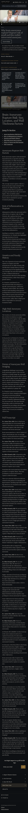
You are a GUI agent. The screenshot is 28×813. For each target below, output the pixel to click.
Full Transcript (8, 144)
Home (2, 27)
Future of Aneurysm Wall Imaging (13, 142)
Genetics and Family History (12, 138)
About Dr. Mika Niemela (7, 56)
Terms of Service (5, 809)
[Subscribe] (23, 767)
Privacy (3, 807)
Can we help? (6, 41)
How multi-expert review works (9, 63)
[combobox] (14, 6)
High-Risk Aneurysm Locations (13, 140)
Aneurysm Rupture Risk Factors (13, 134)
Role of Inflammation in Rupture (13, 136)
